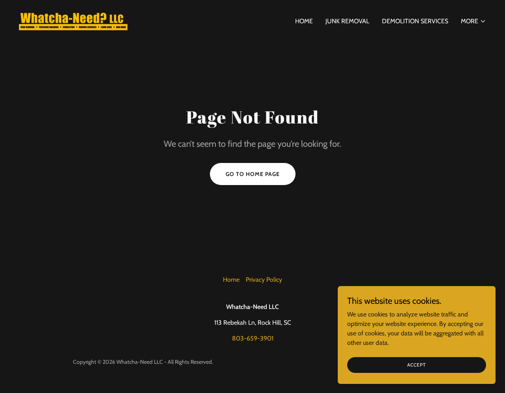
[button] (473, 21)
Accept (416, 365)
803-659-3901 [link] (252, 338)
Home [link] (304, 21)
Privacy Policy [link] (264, 279)
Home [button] (231, 279)
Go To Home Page (253, 174)
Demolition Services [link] (415, 21)
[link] (73, 19)
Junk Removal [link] (347, 21)
